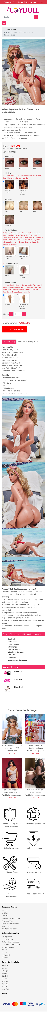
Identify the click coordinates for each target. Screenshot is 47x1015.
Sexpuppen (12, 641)
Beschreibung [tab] (9, 342)
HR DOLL (5, 965)
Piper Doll (18, 687)
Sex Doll (11, 639)
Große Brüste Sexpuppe (10, 942)
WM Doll (18, 672)
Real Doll (11, 655)
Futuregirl (5, 971)
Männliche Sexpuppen (17, 652)
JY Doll (4, 952)
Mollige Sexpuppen (8, 947)
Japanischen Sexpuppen (10, 923)
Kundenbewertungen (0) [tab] (28, 342)
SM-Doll (4, 968)
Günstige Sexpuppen (9, 929)
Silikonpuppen (13, 647)
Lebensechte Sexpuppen (18, 660)
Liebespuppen (13, 644)
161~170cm (11, 30)
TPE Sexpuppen (14, 649)
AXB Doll (18, 679)
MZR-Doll (5, 981)
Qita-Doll (5, 976)
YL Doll (4, 979)
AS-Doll (4, 973)
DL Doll (4, 986)
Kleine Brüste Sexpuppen (11, 944)
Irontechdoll (6, 955)
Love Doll (12, 657)
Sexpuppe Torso (7, 921)
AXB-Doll (5, 958)
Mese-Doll (5, 989)
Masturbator (6, 926)
